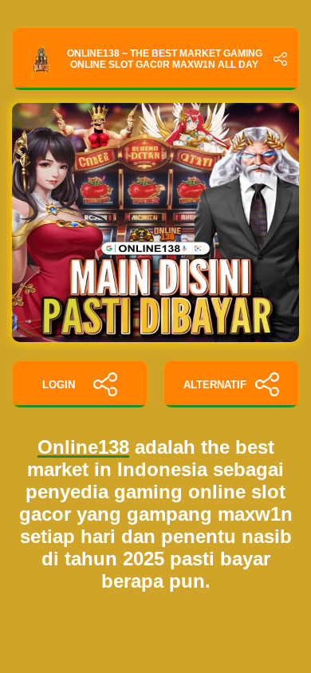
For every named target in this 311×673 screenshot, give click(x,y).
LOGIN (58, 385)
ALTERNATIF (214, 385)
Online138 (83, 447)
